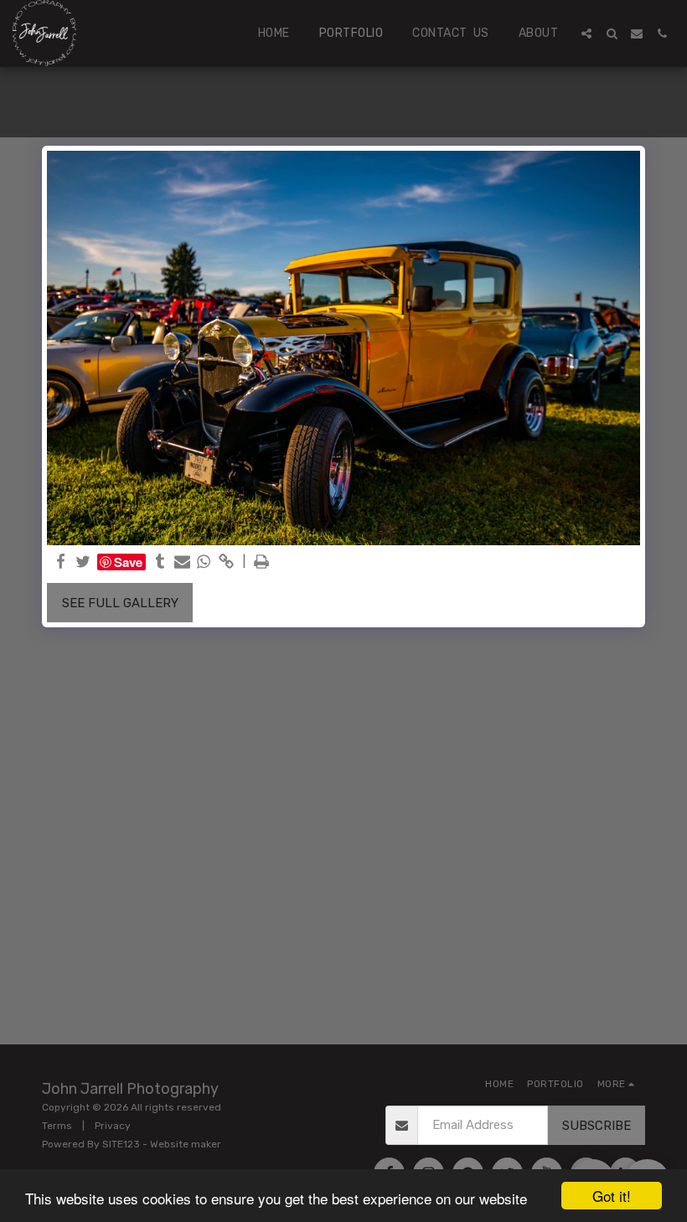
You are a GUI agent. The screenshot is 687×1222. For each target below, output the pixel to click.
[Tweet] (83, 562)
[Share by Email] (182, 562)
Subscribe (596, 1125)
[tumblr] (160, 562)
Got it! (611, 1195)
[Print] (262, 562)
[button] (586, 33)
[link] (226, 562)
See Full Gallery (120, 603)
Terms (57, 1126)
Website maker (185, 1144)
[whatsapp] (204, 562)
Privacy (113, 1126)
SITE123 (121, 1144)
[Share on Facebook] (62, 562)
